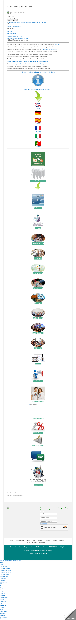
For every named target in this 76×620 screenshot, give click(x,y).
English (17, 63)
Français (38, 131)
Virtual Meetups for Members (15, 36)
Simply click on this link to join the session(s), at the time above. (27, 61)
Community (38, 288)
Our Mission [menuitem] (3, 566)
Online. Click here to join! (14, 26)
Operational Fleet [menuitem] (5, 568)
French (33, 63)
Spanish (27, 63)
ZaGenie (20, 547)
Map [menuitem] (1, 609)
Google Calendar (21, 22)
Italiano (38, 139)
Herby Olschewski (41, 553)
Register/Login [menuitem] (4, 597)
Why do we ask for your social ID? (15, 495)
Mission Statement (38, 418)
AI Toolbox (38, 228)
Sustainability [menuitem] (4, 576)
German (22, 63)
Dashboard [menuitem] (3, 601)
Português (38, 146)
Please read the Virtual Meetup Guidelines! (38, 72)
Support (61, 540)
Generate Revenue (38, 445)
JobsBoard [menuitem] (3, 615)
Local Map (38, 273)
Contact (55, 540)
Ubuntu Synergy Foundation (43, 550)
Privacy (34, 542)
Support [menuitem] (2, 595)
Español (38, 123)
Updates (48, 540)
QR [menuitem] (1, 603)
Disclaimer (42, 542)
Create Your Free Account (38, 181)
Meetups (9, 31)
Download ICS (11, 22)
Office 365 (35, 22)
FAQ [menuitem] (1, 591)
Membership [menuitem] (3, 582)
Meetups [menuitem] (2, 613)
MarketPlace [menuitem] (3, 605)
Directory (38, 258)
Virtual (26, 38)
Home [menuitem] (2, 562)
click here (57, 44)
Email (42, 519)
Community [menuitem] (3, 611)
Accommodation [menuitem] (4, 574)
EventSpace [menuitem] (3, 617)
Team (33, 540)
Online (21, 38)
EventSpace (38, 333)
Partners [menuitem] (2, 580)
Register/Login (20, 540)
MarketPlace (38, 243)
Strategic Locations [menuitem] (5, 572)
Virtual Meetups (11, 33)
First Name (43, 512)
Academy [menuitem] (2, 619)
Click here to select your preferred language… (38, 89)
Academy (38, 348)
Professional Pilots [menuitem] (5, 570)
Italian (37, 63)
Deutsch (38, 116)
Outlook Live (42, 22)
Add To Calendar (12, 20)
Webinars (38, 363)
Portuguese (43, 63)
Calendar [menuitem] (2, 590)
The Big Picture (38, 485)
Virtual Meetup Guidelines (49, 49)
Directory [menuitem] (2, 607)
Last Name (43, 515)
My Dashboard (38, 208)
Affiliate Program (38, 433)
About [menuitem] (1, 564)
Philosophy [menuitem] (3, 578)
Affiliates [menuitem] (2, 584)
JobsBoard (38, 318)
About (28, 540)
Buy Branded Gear (38, 401)
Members (16, 38)
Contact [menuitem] (2, 593)
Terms (28, 542)
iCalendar (29, 22)
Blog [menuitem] (1, 588)
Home (11, 540)
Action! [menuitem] (2, 599)
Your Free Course (38, 381)
